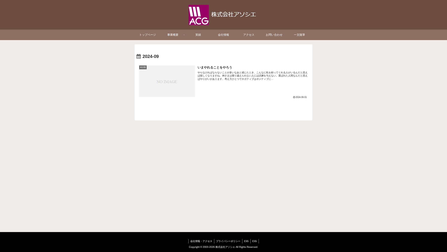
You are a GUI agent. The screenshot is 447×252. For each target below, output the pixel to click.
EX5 (246, 241)
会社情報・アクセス (201, 241)
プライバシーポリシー (228, 241)
